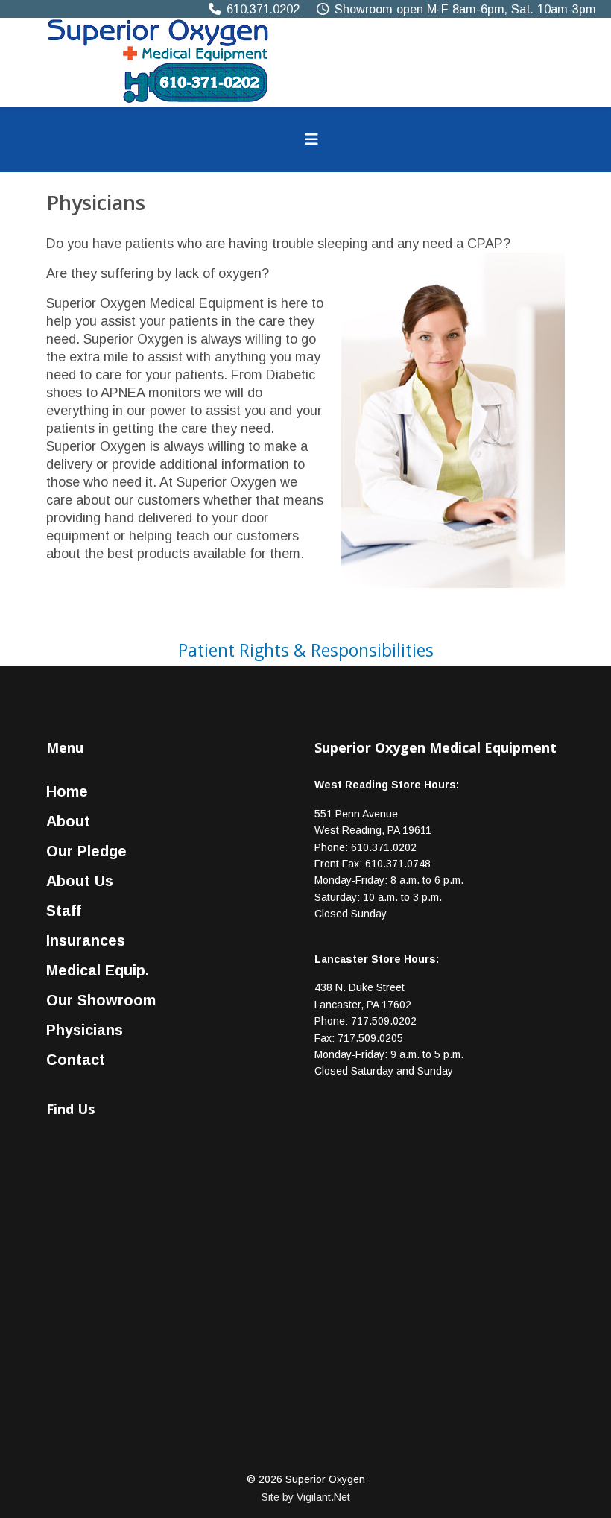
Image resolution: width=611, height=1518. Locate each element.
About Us (79, 881)
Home (67, 791)
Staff (63, 910)
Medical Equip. (97, 970)
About (68, 821)
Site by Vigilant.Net (306, 1497)
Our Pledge (86, 851)
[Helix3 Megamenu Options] (311, 139)
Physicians (84, 1030)
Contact (75, 1059)
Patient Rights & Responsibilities (306, 650)
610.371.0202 (263, 9)
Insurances (85, 940)
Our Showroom (101, 1000)
